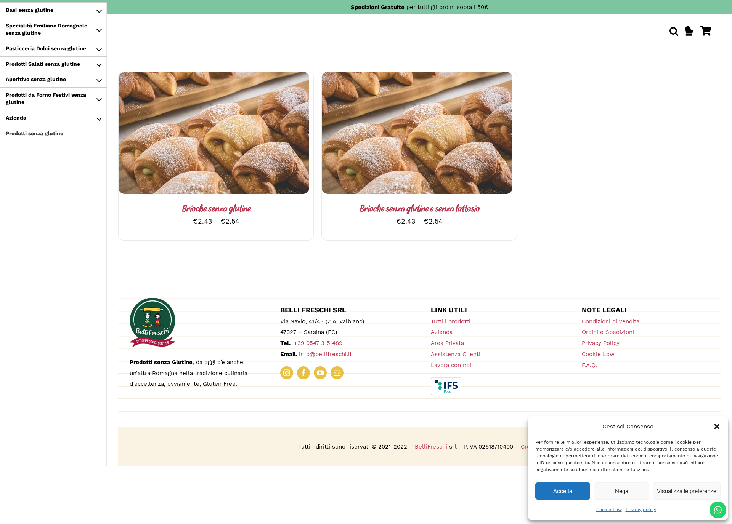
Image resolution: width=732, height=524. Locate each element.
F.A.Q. (589, 365)
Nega (621, 491)
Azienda (442, 332)
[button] (717, 426)
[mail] (337, 372)
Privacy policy (641, 509)
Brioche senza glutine (216, 209)
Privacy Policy (601, 343)
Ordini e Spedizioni (608, 332)
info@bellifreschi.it (325, 354)
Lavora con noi (451, 365)
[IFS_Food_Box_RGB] (446, 381)
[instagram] (286, 372)
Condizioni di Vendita (610, 321)
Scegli (193, 134)
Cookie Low (609, 509)
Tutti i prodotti (450, 321)
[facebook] (303, 372)
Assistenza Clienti (455, 354)
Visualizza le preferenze (686, 491)
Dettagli (231, 134)
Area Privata (447, 343)
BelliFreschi (431, 446)
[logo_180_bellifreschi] (152, 301)
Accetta (562, 491)
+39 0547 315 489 (317, 343)
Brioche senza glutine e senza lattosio (419, 209)
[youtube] (320, 372)
